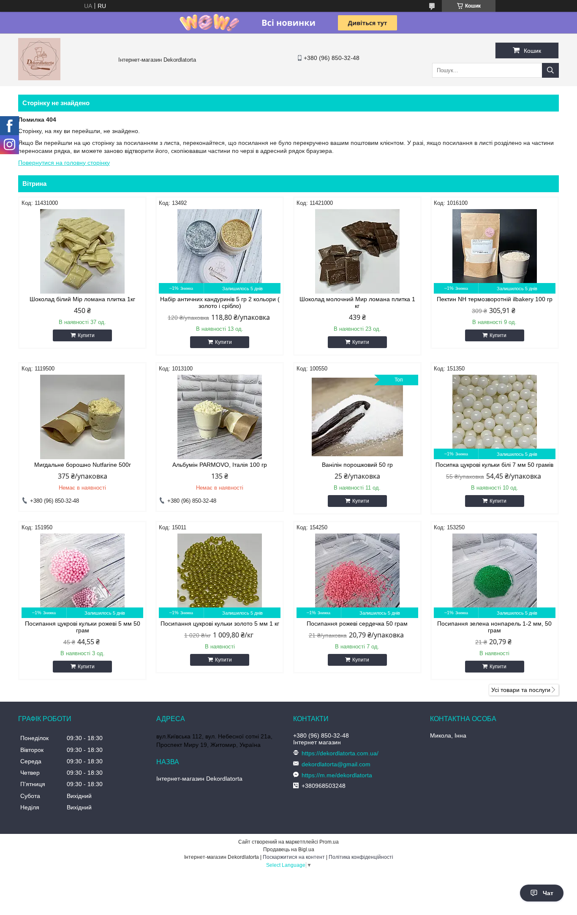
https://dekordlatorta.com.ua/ (340, 753)
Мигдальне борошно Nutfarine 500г (82, 464)
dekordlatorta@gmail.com (336, 764)
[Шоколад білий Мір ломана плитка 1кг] (82, 251)
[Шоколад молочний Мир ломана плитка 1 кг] (357, 251)
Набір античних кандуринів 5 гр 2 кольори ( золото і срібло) (220, 302)
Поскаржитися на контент (294, 857)
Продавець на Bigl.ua (288, 849)
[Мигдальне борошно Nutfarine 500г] (82, 417)
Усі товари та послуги (520, 689)
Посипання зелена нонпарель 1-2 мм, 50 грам (494, 627)
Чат (548, 893)
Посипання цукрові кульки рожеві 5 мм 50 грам (82, 627)
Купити (86, 335)
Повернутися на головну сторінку (64, 162)
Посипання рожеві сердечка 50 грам (357, 623)
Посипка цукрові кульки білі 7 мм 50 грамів (494, 464)
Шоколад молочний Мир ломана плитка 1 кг (357, 302)
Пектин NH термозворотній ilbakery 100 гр (495, 299)
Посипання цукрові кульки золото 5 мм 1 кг (220, 623)
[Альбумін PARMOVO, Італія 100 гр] (219, 417)
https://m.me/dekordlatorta (337, 775)
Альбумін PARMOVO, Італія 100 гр (219, 464)
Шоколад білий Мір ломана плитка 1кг (82, 299)
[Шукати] (550, 70)
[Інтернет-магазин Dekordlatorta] (39, 78)
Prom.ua (329, 842)
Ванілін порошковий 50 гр (357, 464)
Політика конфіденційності (361, 857)
